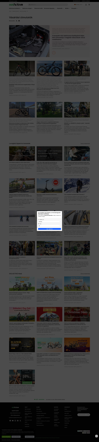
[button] (49, 222)
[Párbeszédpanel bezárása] (61, 212)
